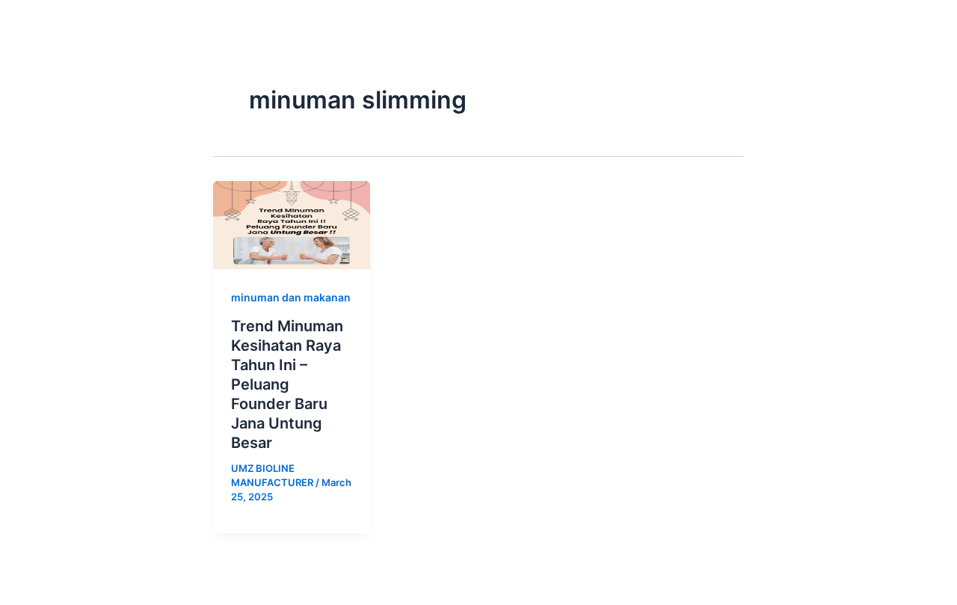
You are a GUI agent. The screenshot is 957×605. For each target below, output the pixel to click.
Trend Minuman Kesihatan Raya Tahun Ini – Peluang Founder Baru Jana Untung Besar (287, 384)
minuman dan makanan (291, 297)
